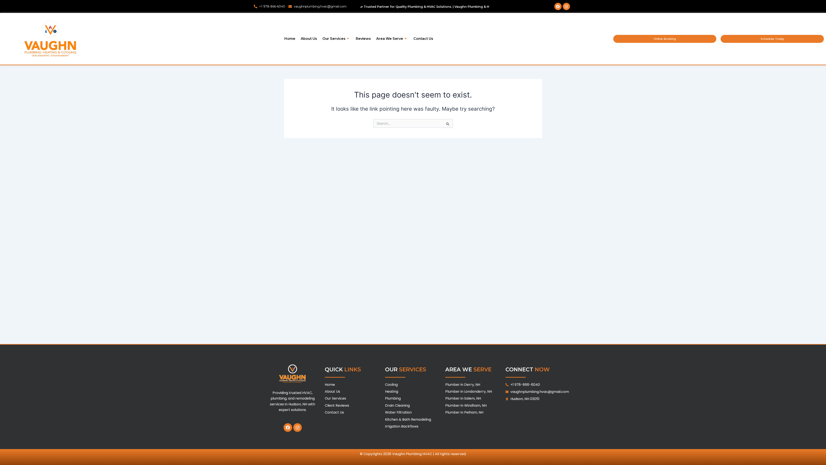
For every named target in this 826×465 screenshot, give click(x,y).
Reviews (363, 39)
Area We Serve (389, 39)
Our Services (333, 39)
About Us (309, 39)
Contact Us (423, 39)
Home (289, 39)
